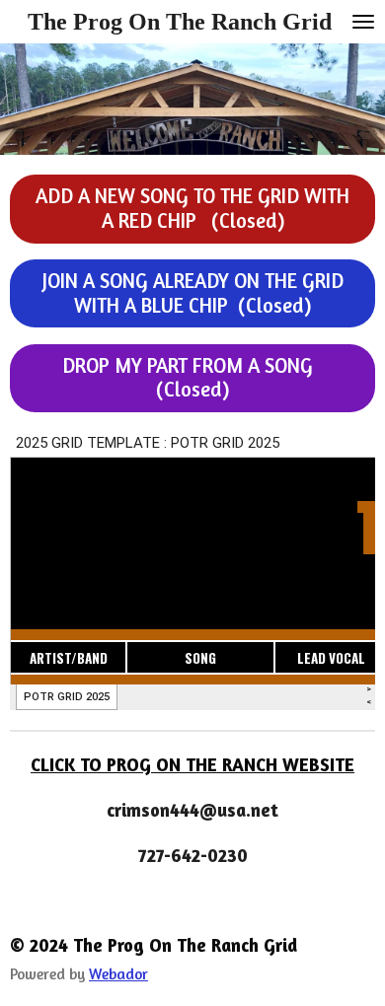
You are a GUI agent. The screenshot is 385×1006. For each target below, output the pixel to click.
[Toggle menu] (363, 21)
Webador (118, 974)
